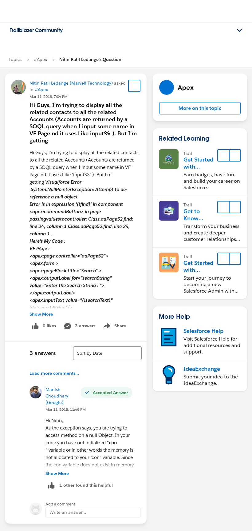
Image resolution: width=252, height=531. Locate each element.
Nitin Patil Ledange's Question (90, 59)
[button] (200, 108)
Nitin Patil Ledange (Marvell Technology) (71, 83)
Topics (15, 59)
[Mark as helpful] (51, 485)
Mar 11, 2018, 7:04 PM (49, 96)
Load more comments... (54, 373)
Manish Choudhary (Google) (56, 396)
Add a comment (60, 504)
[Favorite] (134, 85)
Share (113, 327)
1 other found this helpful (86, 485)
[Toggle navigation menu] (239, 30)
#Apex (40, 59)
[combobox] (107, 353)
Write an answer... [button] (67, 512)
